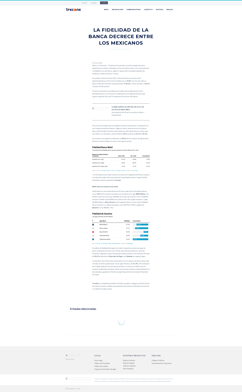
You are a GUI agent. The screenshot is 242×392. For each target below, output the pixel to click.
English (170, 9)
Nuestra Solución (129, 360)
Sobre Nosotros (134, 9)
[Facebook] (118, 298)
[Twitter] (121, 298)
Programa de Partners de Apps (105, 369)
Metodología (117, 9)
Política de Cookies (101, 366)
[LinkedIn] (73, 3)
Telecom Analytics (129, 366)
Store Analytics (128, 368)
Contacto (93, 3)
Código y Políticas (158, 360)
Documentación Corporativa (161, 363)
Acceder (84, 3)
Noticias (159, 9)
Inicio (106, 9)
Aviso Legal (98, 360)
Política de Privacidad (102, 363)
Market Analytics (129, 363)
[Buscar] (176, 9)
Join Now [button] (104, 3)
